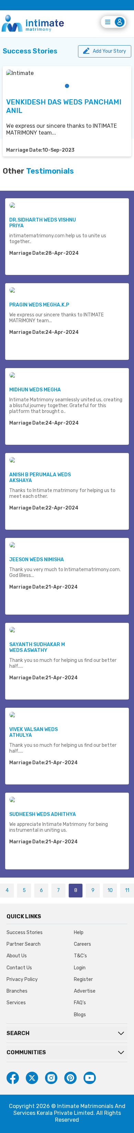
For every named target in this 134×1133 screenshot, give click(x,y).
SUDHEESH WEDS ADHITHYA (42, 814)
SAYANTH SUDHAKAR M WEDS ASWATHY (37, 647)
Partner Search (24, 944)
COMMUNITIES (26, 1052)
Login (80, 968)
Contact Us (19, 968)
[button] (67, 86)
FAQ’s (80, 1003)
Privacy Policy (22, 979)
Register (83, 979)
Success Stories (25, 932)
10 (110, 890)
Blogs (80, 1015)
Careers (82, 944)
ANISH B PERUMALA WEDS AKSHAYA (40, 477)
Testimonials (50, 171)
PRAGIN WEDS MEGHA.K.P (39, 305)
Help (78, 932)
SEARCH (18, 1033)
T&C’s (80, 956)
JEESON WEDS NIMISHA (36, 560)
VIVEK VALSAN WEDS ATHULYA (33, 732)
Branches (17, 991)
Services (16, 1003)
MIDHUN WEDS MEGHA (35, 390)
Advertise (85, 991)
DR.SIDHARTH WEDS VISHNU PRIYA (42, 223)
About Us (17, 956)
